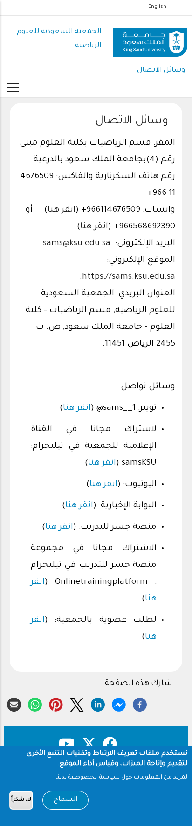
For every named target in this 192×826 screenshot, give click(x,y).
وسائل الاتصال (161, 70)
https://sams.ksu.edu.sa (128, 277)
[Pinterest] (56, 703)
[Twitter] (77, 703)
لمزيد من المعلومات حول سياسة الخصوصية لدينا (121, 777)
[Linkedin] (98, 703)
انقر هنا (61, 210)
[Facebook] (140, 703)
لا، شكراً (21, 800)
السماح (65, 800)
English (157, 7)
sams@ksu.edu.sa (76, 243)
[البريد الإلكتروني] (14, 703)
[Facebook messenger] (119, 703)
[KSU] (150, 39)
